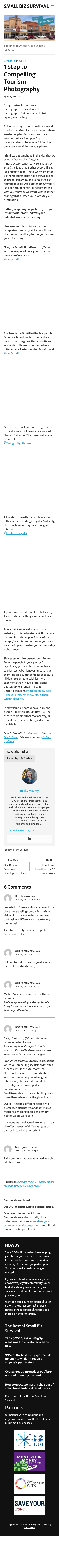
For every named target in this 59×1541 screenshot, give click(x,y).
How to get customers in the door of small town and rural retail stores (29, 1386)
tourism (21, 61)
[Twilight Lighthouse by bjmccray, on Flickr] (29, 475)
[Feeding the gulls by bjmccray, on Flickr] (29, 568)
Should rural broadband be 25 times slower (45, 867)
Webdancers (29, 1527)
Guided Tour (11, 737)
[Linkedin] (29, 838)
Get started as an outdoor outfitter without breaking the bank (28, 1373)
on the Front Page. (25, 1313)
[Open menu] (52, 6)
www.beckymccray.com (22, 830)
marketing (10, 61)
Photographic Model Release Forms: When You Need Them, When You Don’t (27, 694)
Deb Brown (22, 896)
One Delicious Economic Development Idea (15, 867)
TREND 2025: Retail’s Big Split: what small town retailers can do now (27, 1342)
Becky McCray (13, 96)
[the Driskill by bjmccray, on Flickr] (29, 292)
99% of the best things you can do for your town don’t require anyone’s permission (28, 1358)
